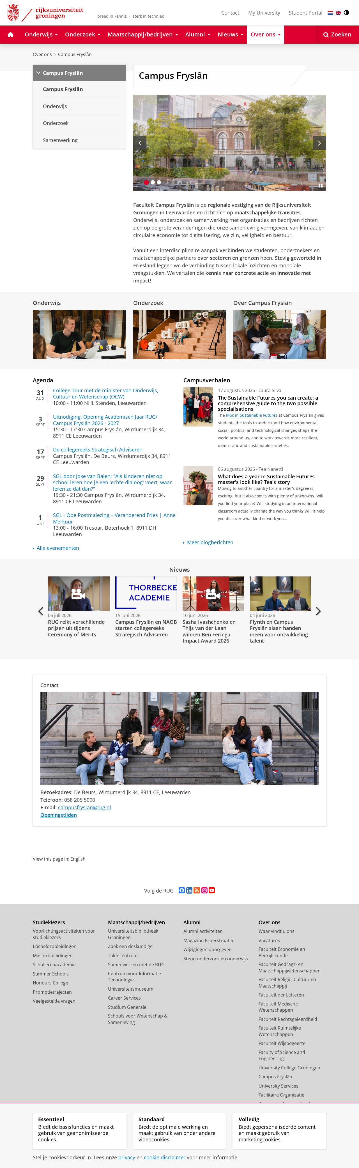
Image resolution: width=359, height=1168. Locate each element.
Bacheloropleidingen (55, 946)
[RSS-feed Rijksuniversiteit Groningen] (197, 890)
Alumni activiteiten (203, 931)
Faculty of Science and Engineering (282, 1055)
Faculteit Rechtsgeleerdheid (288, 1019)
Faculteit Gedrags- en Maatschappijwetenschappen (290, 967)
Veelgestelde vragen (54, 1001)
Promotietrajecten (52, 992)
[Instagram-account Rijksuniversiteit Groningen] (204, 890)
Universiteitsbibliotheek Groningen (133, 934)
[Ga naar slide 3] (159, 182)
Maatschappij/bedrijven (136, 922)
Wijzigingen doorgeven (207, 949)
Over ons (42, 54)
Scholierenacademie (54, 964)
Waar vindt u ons (276, 931)
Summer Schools (51, 974)
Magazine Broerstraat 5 (208, 940)
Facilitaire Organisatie (281, 1095)
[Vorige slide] (139, 143)
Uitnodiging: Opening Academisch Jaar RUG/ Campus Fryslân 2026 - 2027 (105, 420)
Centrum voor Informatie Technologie (134, 976)
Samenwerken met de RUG (136, 964)
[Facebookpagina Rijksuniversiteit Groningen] (182, 890)
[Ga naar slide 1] (146, 182)
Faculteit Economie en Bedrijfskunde (282, 952)
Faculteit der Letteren (281, 995)
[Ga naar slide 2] (152, 182)
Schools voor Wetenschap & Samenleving (137, 1019)
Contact (230, 12)
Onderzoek (148, 303)
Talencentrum (123, 956)
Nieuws (179, 569)
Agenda (43, 380)
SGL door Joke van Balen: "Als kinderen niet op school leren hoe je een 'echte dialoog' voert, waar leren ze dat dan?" (112, 482)
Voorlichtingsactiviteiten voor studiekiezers (64, 934)
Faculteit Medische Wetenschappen (278, 1007)
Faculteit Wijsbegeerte (282, 1043)
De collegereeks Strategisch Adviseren (97, 449)
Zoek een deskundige (130, 946)
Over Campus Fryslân (262, 303)
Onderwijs (47, 303)
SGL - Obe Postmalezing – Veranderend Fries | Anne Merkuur (114, 518)
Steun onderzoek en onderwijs (215, 959)
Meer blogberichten (210, 542)
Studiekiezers (49, 922)
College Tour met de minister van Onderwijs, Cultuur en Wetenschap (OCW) (105, 393)
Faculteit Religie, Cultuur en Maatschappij (287, 982)
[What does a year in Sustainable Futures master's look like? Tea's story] (198, 485)
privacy (126, 1157)
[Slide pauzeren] (320, 185)
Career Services (124, 998)
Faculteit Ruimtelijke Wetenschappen (280, 1031)
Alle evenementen (58, 548)
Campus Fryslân (75, 54)
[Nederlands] (330, 13)
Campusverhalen (206, 380)
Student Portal (306, 12)
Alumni (192, 922)
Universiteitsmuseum (130, 989)
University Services (278, 1086)
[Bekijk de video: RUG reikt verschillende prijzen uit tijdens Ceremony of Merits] (78, 593)
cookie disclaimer (164, 1157)
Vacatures (269, 940)
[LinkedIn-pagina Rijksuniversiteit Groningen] (189, 890)
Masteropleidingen (53, 956)
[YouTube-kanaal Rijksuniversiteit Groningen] (212, 890)
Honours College (50, 983)
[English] (338, 13)
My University (264, 12)
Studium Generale (127, 1007)
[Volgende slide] (319, 143)
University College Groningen (289, 1068)
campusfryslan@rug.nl (84, 807)
